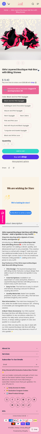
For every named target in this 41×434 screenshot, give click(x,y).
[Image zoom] (20, 39)
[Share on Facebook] (9, 168)
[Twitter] (7, 399)
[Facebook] (12, 399)
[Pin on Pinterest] (13, 168)
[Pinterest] (17, 399)
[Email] (23, 405)
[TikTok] (28, 399)
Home (6, 10)
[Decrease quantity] (4, 144)
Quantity (6, 141)
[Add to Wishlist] (38, 70)
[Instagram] (23, 399)
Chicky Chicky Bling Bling (23, 428)
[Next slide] (22, 63)
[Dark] (4, 4)
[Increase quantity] (12, 144)
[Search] (32, 4)
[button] (38, 3)
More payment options (20, 161)
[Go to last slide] (18, 63)
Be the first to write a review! (20, 213)
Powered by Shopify (20, 431)
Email (5, 365)
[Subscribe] (36, 364)
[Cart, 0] (8, 4)
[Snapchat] (34, 399)
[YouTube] (12, 405)
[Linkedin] (17, 405)
